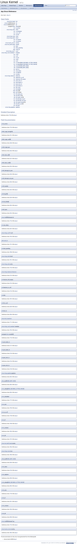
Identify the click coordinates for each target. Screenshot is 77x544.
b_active (18, 28)
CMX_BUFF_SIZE (24, 66)
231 (11, 135)
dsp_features (11, 75)
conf (17, 51)
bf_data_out (19, 103)
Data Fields (75, 10)
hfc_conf (18, 87)
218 (11, 369)
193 (11, 330)
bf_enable (18, 89)
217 (11, 345)
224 (11, 197)
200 (11, 517)
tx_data (18, 74)
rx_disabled (19, 31)
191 (11, 244)
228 (11, 143)
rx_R (17, 56)
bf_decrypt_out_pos (21, 100)
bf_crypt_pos (19, 94)
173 (11, 524)
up (16, 24)
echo (17, 29)
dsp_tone (12, 36)
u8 (14, 66)
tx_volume (18, 39)
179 (11, 493)
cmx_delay (18, 70)
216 (11, 361)
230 (11, 182)
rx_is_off (18, 33)
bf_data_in (18, 95)
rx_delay (18, 62)
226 (11, 150)
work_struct (12, 42)
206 (11, 314)
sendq (17, 44)
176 (11, 267)
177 (11, 400)
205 (11, 384)
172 (11, 221)
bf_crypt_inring (19, 102)
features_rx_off (20, 77)
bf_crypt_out (19, 97)
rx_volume (18, 41)
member (18, 52)
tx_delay (18, 64)
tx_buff (17, 66)
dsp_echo (12, 29)
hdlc (17, 46)
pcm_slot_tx (19, 84)
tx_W (17, 59)
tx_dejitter (18, 72)
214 (11, 291)
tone (17, 36)
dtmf (17, 38)
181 (11, 259)
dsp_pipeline (12, 107)
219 (11, 353)
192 (11, 236)
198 (11, 423)
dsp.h (8, 15)
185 (11, 532)
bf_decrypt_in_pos (20, 99)
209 (11, 478)
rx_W (17, 54)
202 (11, 392)
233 (11, 213)
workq (17, 42)
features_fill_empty (21, 79)
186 (11, 447)
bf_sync (18, 105)
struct (8, 21)
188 (11, 252)
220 (11, 306)
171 (11, 322)
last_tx (17, 69)
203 (11, 486)
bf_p (17, 90)
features (18, 75)
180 (11, 454)
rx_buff (17, 67)
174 (11, 337)
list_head (12, 21)
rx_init (17, 57)
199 (11, 408)
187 (11, 298)
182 (11, 431)
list (16, 21)
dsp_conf (11, 51)
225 (11, 205)
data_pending (19, 47)
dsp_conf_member (9, 52)
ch (16, 23)
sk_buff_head (11, 44)
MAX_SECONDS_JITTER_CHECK (29, 62)
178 (11, 415)
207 (11, 228)
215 (11, 283)
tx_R (17, 61)
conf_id (18, 49)
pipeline (18, 107)
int (14, 28)
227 (11, 158)
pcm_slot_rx (19, 80)
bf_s (17, 92)
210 (11, 470)
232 (11, 166)
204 (11, 462)
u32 (14, 49)
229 (11, 174)
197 (11, 439)
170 (10, 115)
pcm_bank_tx (19, 85)
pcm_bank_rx (19, 82)
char (14, 26)
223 (11, 189)
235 (11, 376)
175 (11, 127)
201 (11, 501)
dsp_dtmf (12, 38)
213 (11, 275)
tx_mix (17, 34)
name (17, 26)
